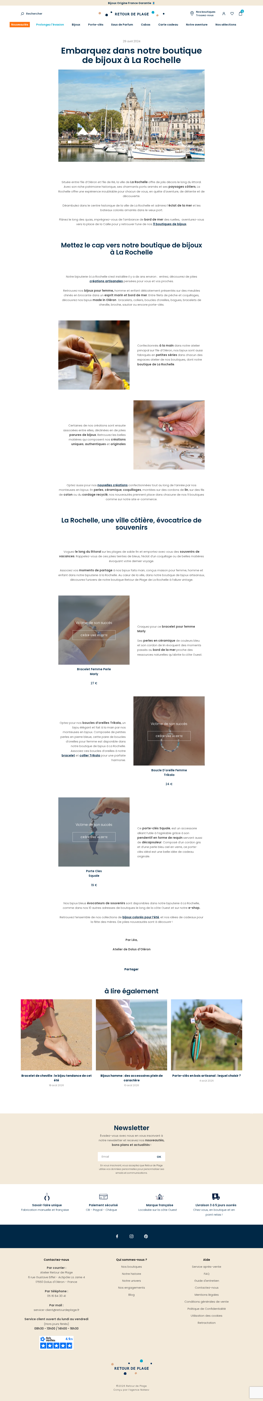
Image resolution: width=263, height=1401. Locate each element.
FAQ (206, 1274)
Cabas (145, 25)
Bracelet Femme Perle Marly (94, 671)
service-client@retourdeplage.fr (56, 1310)
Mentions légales (207, 1295)
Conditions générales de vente (206, 1302)
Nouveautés (19, 25)
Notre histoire (131, 1274)
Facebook (117, 1236)
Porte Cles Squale (94, 873)
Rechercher (34, 14)
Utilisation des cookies (206, 1316)
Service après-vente (206, 1267)
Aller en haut (251, 1113)
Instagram (131, 1236)
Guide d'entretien (206, 1281)
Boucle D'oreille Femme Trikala (169, 772)
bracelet (68, 755)
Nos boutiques (131, 1267)
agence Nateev (139, 1389)
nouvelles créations (112, 485)
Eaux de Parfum (122, 25)
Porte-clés (95, 25)
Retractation (207, 1323)
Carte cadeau (168, 25)
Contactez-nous (207, 1288)
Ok (159, 1156)
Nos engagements (131, 1288)
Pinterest (146, 1236)
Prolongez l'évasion (50, 25)
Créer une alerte (94, 635)
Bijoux (76, 25)
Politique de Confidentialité (207, 1309)
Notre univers (131, 1281)
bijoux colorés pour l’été (140, 917)
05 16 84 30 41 (56, 1296)
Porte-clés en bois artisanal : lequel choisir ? (206, 1076)
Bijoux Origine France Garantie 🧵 (131, 3)
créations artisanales (106, 281)
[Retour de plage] (131, 13)
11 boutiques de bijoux (169, 224)
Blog (131, 1295)
